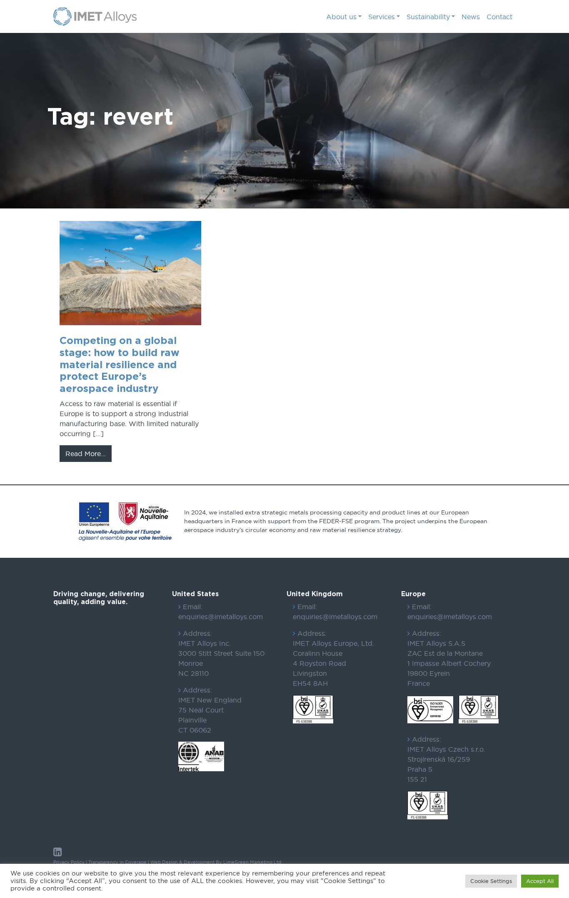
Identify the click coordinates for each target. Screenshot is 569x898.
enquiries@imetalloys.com (220, 616)
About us (341, 16)
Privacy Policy (69, 862)
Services (381, 16)
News (471, 16)
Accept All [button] (540, 881)
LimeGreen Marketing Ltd (252, 862)
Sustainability (428, 16)
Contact (499, 16)
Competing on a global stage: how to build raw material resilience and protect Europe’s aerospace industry (120, 365)
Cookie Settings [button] (491, 881)
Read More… (88, 453)
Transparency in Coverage (117, 862)
